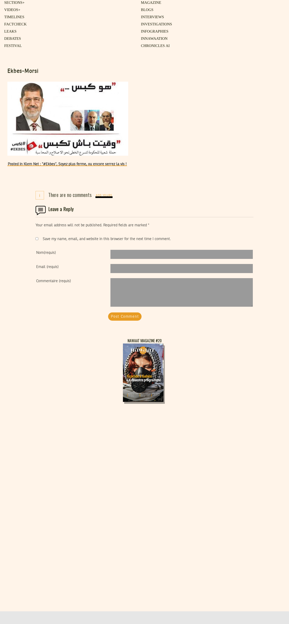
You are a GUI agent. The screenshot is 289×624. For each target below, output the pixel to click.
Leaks (9, 31)
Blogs (146, 10)
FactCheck (14, 24)
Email (47, 267)
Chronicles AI (154, 46)
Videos (11, 10)
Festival (12, 46)
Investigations (155, 24)
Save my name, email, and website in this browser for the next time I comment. (107, 239)
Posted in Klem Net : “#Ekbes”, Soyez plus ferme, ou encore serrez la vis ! (67, 164)
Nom (46, 253)
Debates (12, 39)
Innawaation (153, 39)
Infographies (154, 31)
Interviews (151, 17)
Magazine (150, 3)
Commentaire (53, 281)
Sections (13, 3)
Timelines (13, 17)
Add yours (104, 195)
